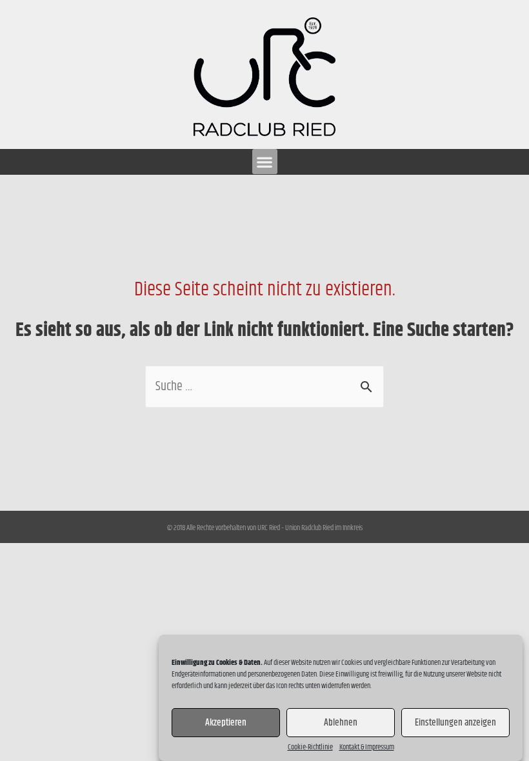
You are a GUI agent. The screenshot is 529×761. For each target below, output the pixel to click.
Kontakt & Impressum (366, 747)
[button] (264, 161)
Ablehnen (340, 722)
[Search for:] (264, 387)
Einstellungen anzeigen (455, 722)
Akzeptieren (225, 722)
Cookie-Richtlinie (310, 747)
